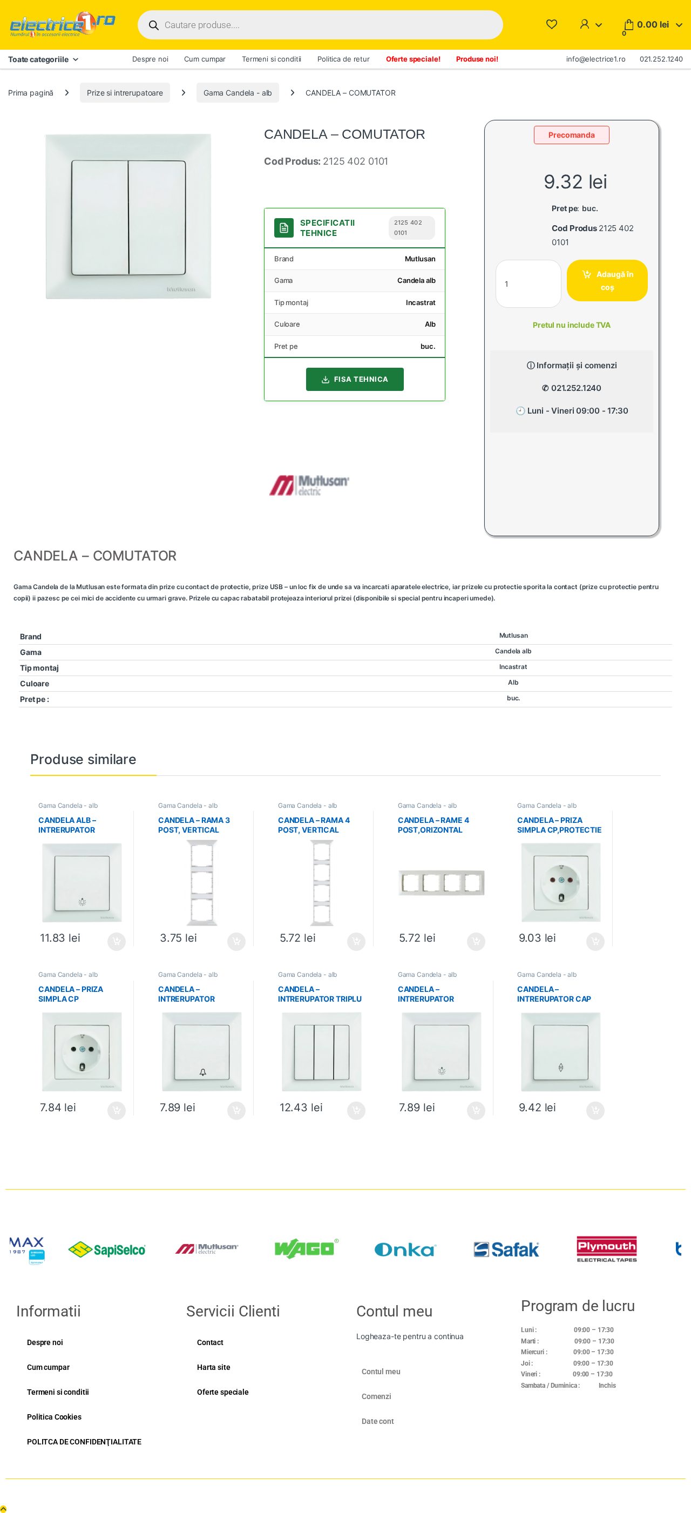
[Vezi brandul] (309, 484)
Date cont (378, 1421)
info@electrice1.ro (595, 59)
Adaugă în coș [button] (112, 942)
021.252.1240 (661, 59)
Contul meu (381, 1371)
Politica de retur (343, 59)
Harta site (214, 1367)
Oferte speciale (223, 1392)
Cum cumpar (205, 59)
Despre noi (150, 59)
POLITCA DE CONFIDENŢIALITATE (84, 1441)
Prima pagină (30, 92)
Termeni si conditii (271, 59)
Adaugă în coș (615, 280)
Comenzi (376, 1396)
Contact (210, 1342)
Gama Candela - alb (238, 92)
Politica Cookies (54, 1417)
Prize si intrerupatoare (125, 92)
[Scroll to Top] (3, 1509)
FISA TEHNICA (361, 379)
